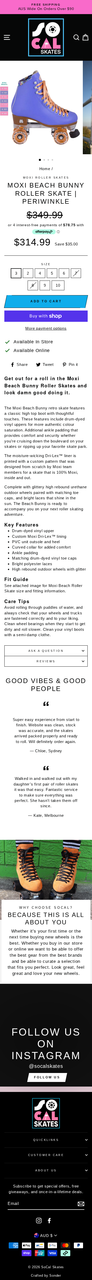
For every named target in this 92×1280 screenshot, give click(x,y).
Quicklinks (46, 1139)
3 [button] (49, 160)
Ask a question (46, 650)
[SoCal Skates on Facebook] (49, 1220)
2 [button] (44, 160)
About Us (46, 1170)
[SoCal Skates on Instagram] (39, 1220)
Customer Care (46, 1155)
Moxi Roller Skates (46, 177)
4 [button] (53, 160)
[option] (46, 7)
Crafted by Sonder (46, 1275)
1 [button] (40, 160)
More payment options (45, 328)
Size (46, 264)
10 (58, 285)
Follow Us (47, 1077)
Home (44, 169)
